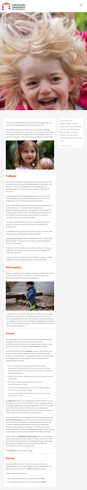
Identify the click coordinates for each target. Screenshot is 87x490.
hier (31, 450)
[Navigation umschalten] (81, 5)
